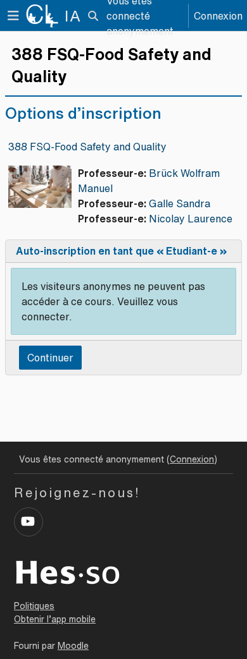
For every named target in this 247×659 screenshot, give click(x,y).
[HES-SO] (68, 571)
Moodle (73, 645)
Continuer (50, 358)
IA (73, 15)
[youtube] (28, 521)
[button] (92, 16)
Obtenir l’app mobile (55, 619)
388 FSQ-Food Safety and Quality (87, 147)
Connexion (218, 16)
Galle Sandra (179, 203)
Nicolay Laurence (190, 219)
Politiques (34, 606)
